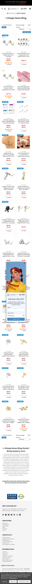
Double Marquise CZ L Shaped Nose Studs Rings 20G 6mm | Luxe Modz (8, 255)
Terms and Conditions (8, 539)
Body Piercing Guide (8, 560)
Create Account (7, 557)
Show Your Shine (7, 561)
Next (4, 27)
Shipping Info (6, 540)
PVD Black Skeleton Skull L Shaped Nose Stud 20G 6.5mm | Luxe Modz (8, 221)
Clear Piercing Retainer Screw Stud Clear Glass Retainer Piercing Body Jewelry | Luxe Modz (23, 89)
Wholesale (5, 526)
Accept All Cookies (24, 581)
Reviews (5, 552)
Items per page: (20, 25)
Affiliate (5, 528)
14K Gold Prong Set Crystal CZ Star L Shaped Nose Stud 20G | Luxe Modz (8, 89)
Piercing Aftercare (8, 556)
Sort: (18, 27)
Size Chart (5, 553)
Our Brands (6, 524)
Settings (4, 581)
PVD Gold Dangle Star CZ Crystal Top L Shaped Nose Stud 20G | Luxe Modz (23, 155)
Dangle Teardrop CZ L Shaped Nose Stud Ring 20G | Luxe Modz (23, 188)
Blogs (4, 530)
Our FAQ (5, 554)
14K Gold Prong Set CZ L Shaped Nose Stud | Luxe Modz (8, 55)
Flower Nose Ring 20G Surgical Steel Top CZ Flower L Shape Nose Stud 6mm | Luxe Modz (8, 388)
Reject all (13, 581)
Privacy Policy (6, 537)
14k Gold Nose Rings (20, 481)
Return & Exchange (7, 541)
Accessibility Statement (9, 544)
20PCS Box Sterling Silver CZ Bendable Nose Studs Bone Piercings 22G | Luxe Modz (8, 122)
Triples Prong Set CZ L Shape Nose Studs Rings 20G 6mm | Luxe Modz (23, 254)
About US (5, 523)
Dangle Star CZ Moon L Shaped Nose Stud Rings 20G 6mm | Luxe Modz (23, 222)
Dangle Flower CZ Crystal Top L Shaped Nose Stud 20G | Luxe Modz (8, 155)
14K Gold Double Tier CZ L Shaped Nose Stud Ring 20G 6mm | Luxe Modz (23, 56)
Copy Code (22, 3)
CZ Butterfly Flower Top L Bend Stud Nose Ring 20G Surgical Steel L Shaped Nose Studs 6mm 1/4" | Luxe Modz (23, 322)
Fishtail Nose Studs (8, 481)
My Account (6, 558)
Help (4, 527)
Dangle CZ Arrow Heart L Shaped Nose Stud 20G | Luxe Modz (8, 188)
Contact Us (6, 543)
